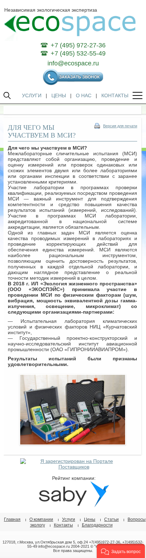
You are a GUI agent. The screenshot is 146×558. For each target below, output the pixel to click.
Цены (89, 519)
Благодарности (97, 525)
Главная (12, 519)
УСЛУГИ (31, 95)
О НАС (83, 95)
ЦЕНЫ (58, 95)
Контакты (63, 525)
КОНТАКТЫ (114, 95)
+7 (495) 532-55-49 (78, 53)
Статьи (111, 519)
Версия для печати (120, 126)
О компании (41, 519)
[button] (121, 551)
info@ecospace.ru (73, 63)
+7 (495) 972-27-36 (78, 45)
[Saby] (73, 505)
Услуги (68, 519)
